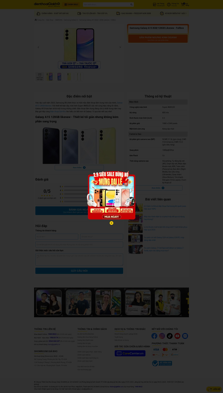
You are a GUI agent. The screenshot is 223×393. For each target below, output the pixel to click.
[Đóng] (111, 223)
